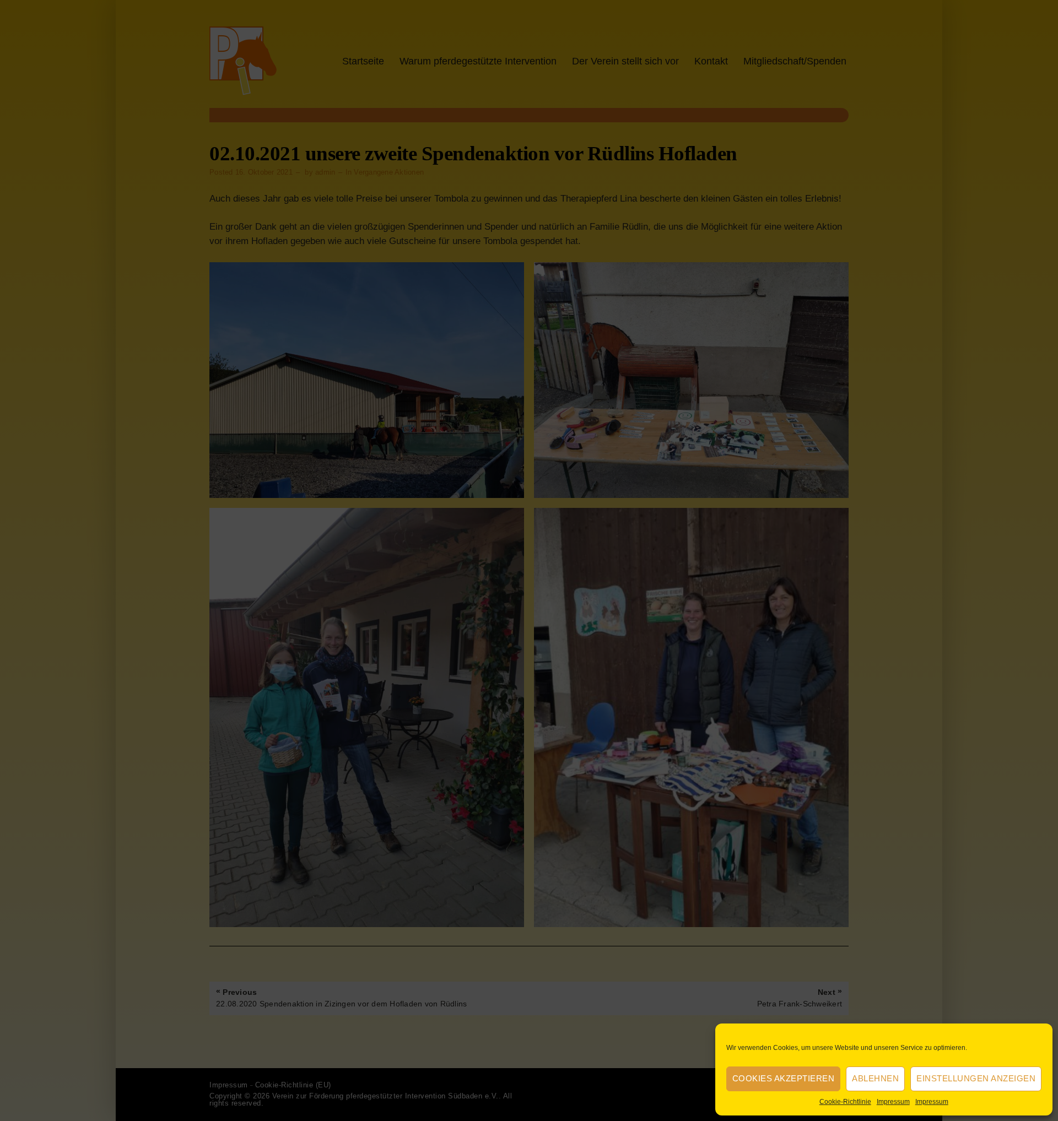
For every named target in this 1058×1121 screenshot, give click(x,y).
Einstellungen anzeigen (975, 1078)
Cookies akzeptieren (783, 1078)
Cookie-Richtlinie (845, 1102)
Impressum (893, 1102)
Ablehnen (875, 1078)
